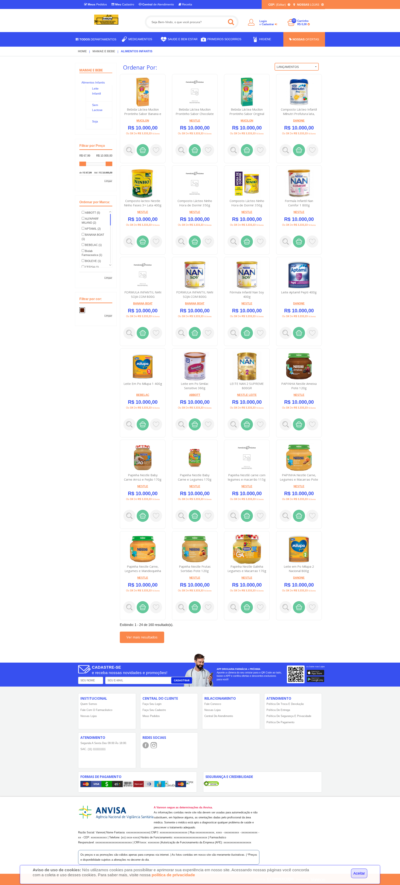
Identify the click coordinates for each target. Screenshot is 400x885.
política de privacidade (173, 875)
